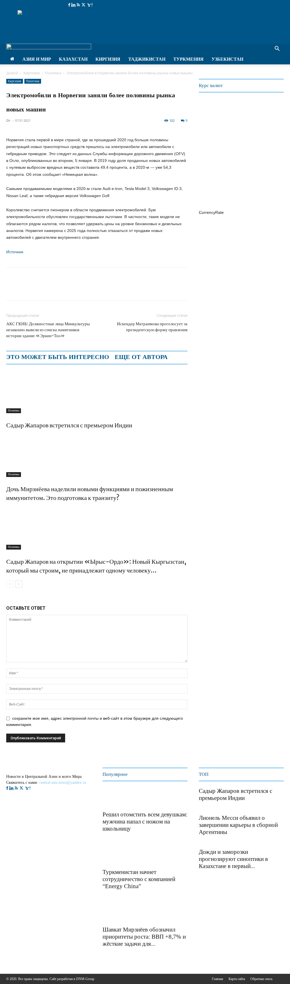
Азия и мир (36, 59)
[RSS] (79, 5)
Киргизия (107, 59)
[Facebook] (69, 5)
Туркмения (188, 59)
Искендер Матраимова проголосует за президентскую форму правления (152, 326)
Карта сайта (237, 979)
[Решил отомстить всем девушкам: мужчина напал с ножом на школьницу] (117, 797)
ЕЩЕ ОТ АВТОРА (141, 357)
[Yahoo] (89, 5)
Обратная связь (261, 979)
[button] (277, 49)
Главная (217, 979)
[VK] (64, 289)
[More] (77, 289)
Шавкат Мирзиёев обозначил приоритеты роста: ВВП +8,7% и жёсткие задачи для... (144, 936)
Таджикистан (146, 59)
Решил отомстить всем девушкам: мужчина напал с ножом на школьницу (145, 821)
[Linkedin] (74, 5)
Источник (14, 252)
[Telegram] (51, 289)
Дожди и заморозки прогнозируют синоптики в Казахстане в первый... (233, 858)
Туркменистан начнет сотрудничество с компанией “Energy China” (139, 879)
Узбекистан (227, 59)
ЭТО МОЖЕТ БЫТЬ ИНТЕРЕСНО (57, 357)
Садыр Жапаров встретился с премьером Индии (69, 425)
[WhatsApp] (38, 289)
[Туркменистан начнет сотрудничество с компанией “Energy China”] (117, 855)
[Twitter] (84, 5)
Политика (53, 73)
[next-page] (18, 584)
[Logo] (48, 47)
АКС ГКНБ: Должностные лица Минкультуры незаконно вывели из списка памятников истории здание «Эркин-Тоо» (48, 329)
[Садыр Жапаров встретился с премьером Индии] (96, 392)
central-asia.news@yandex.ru (62, 782)
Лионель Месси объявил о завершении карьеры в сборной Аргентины (238, 824)
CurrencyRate (211, 212)
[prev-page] (9, 584)
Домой (12, 73)
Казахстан (73, 59)
